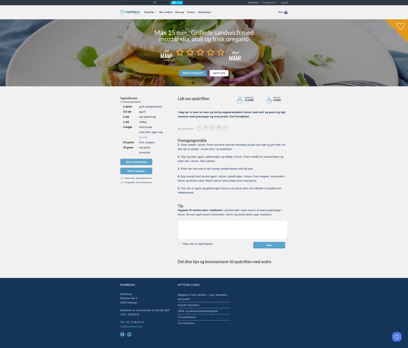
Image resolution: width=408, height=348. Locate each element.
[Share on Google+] (225, 128)
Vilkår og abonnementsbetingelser (198, 311)
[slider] (200, 52)
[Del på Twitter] (205, 128)
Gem (269, 245)
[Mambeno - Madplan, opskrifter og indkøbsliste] (129, 12)
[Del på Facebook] (199, 128)
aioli (144, 137)
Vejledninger (204, 12)
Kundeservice (269, 2)
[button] (283, 12)
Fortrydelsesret (187, 317)
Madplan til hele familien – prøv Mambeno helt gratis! (202, 297)
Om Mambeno (186, 323)
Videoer (191, 12)
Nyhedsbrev (253, 2)
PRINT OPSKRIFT (193, 73)
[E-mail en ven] (212, 128)
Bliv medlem (165, 12)
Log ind (284, 2)
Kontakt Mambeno (188, 305)
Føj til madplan (136, 170)
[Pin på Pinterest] (219, 128)
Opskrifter (149, 12)
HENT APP (219, 73)
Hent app (179, 12)
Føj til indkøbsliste (136, 161)
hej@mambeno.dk (131, 326)
